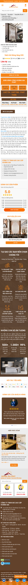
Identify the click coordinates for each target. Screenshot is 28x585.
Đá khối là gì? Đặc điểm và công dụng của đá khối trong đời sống (13, 454)
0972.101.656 (5, 104)
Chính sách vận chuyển (7, 551)
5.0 (3, 58)
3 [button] (14, 426)
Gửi (25, 481)
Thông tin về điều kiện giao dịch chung (11, 544)
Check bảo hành (20, 576)
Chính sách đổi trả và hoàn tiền (9, 553)
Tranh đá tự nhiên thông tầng (9, 18)
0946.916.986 (14, 104)
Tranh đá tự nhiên (6, 16)
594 (19, 58)
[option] (14, 33)
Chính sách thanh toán (7, 546)
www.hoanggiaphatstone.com (15, 173)
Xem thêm (14, 465)
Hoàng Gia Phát (13, 171)
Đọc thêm (4, 462)
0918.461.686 (22, 104)
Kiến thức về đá (5, 539)
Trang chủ (3, 14)
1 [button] (12, 426)
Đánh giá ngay (14, 209)
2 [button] (13, 426)
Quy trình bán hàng (6, 542)
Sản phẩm (10, 14)
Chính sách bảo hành (7, 556)
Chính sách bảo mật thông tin (9, 549)
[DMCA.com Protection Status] (14, 560)
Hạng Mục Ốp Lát (19, 14)
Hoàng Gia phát (12, 175)
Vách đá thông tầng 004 (14, 239)
